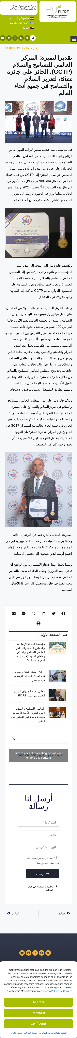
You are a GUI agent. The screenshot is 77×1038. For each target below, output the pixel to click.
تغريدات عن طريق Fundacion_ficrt (38, 755)
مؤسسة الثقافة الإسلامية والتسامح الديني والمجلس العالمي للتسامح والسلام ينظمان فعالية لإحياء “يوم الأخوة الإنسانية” (30, 652)
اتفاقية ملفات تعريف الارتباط (53, 1033)
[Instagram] (15, 38)
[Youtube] (3, 38)
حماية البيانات (30, 1033)
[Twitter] (27, 38)
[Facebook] (21, 38)
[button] (73, 39)
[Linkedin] (9, 38)
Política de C (61, 991)
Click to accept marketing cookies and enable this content (38, 755)
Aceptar (38, 1002)
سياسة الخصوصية (48, 862)
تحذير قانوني (16, 1033)
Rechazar (38, 1013)
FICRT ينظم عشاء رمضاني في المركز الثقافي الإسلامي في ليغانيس (29, 676)
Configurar (38, 1023)
